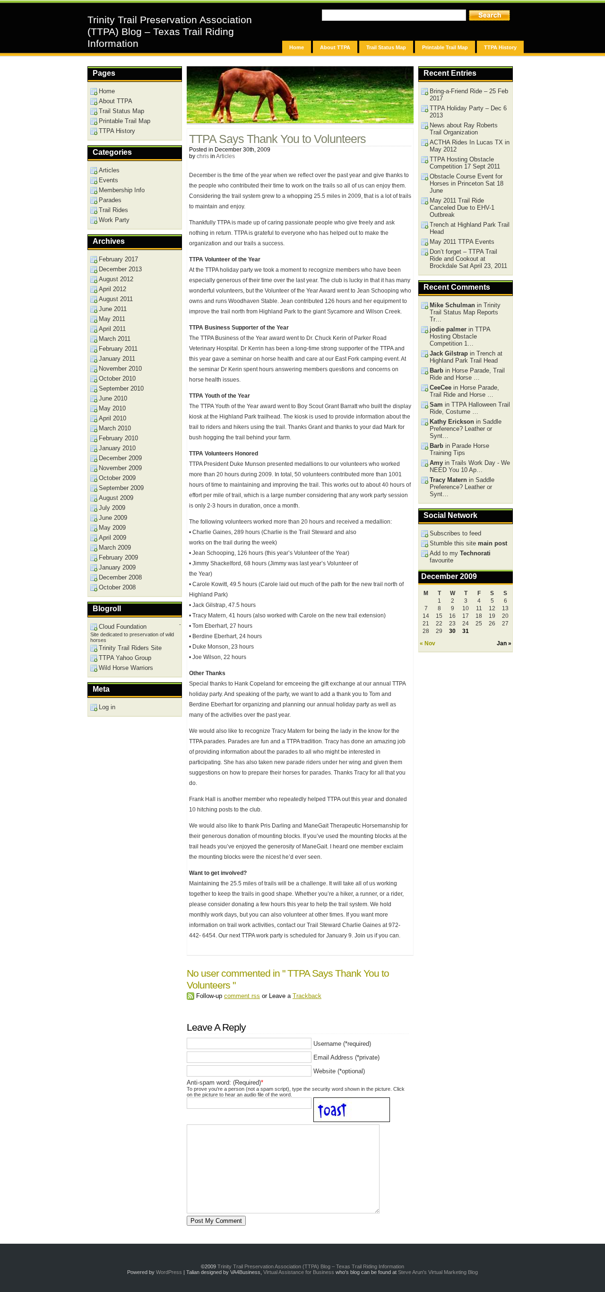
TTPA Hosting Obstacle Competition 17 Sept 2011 (465, 163)
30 (452, 631)
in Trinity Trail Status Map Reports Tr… (465, 312)
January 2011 (117, 358)
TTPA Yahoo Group (125, 657)
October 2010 (117, 378)
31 (465, 631)
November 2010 (120, 368)
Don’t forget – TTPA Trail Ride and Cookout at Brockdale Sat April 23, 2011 (468, 258)
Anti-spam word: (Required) (224, 1082)
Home (296, 47)
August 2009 (116, 497)
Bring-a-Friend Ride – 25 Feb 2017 (469, 95)
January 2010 (117, 448)
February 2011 (118, 348)
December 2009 (120, 458)
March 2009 (115, 547)
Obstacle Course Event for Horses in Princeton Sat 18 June (466, 183)
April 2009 (112, 537)
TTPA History (500, 47)
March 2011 (114, 338)
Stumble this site (468, 543)
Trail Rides (113, 210)
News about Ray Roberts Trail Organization (464, 129)
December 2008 (120, 577)
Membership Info (122, 190)
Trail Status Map (386, 47)
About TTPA (335, 47)
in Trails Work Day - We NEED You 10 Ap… (470, 466)
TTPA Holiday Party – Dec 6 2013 (468, 112)
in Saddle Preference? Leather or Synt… (465, 428)
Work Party (114, 219)
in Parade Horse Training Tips (459, 449)
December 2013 (120, 269)
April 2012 (112, 289)
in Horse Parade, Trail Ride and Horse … (467, 374)
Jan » (504, 643)
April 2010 (112, 418)
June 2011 (113, 308)
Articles (225, 156)
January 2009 (117, 567)
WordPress (169, 1272)
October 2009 (117, 477)
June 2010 (113, 398)
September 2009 (121, 487)
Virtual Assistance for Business (298, 1272)
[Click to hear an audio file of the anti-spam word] (354, 1103)
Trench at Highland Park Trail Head (470, 228)
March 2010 (115, 428)
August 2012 (116, 279)
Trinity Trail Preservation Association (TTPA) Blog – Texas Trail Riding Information (169, 31)
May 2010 (112, 408)
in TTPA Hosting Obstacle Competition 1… (460, 336)
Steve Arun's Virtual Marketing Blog (438, 1272)
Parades (110, 200)
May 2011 (112, 318)
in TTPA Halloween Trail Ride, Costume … (470, 408)
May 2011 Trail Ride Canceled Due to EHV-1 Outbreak (462, 207)
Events (108, 180)
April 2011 (112, 328)
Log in (107, 707)
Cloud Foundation (123, 626)
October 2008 (117, 587)
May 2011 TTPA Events (462, 241)
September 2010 (121, 388)
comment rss (242, 995)
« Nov (427, 643)
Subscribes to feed (455, 533)
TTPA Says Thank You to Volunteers (277, 139)
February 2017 (118, 259)
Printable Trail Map (445, 47)
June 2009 (113, 517)
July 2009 (112, 507)
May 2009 (112, 527)
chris (203, 156)
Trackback (307, 995)
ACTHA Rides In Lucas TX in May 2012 (470, 146)
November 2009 (120, 468)
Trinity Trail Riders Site (130, 647)
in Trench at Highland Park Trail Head (466, 357)
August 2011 (116, 299)
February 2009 (118, 557)
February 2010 (118, 438)
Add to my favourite (460, 557)
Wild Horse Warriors (126, 667)
